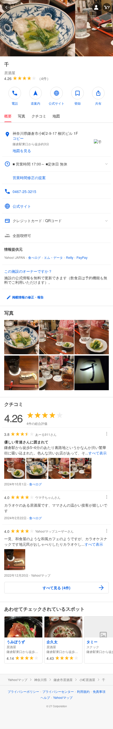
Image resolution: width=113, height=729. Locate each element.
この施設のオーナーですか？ (28, 271)
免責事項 (99, 691)
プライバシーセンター (58, 691)
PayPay (82, 257)
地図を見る (22, 150)
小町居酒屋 (87, 680)
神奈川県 (40, 680)
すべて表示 (97, 452)
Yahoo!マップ (17, 680)
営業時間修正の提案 (29, 177)
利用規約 (83, 691)
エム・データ (53, 257)
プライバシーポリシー (23, 691)
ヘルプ (45, 697)
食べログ (34, 257)
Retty (69, 257)
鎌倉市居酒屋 (63, 680)
